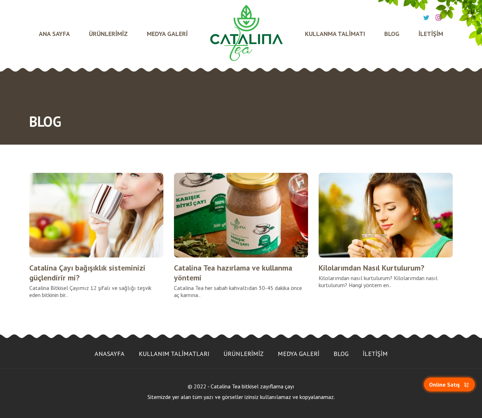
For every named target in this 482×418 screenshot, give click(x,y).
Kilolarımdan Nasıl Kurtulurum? (371, 268)
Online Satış (444, 384)
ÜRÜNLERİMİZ (108, 34)
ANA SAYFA (54, 34)
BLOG (391, 34)
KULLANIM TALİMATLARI (174, 354)
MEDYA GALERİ (167, 34)
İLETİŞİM (430, 34)
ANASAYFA (110, 354)
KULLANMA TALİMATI (335, 34)
